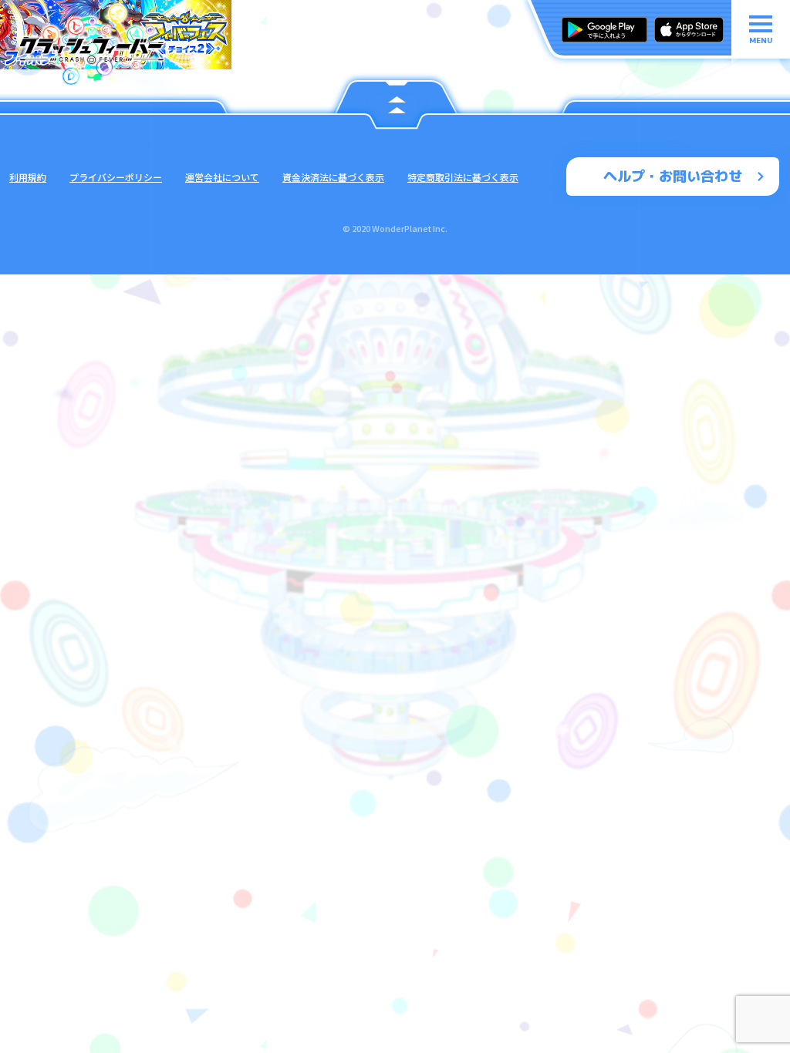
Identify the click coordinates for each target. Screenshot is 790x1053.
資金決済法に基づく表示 (333, 176)
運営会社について (222, 176)
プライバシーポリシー (115, 176)
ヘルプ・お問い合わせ (672, 176)
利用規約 (27, 176)
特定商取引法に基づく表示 (462, 176)
